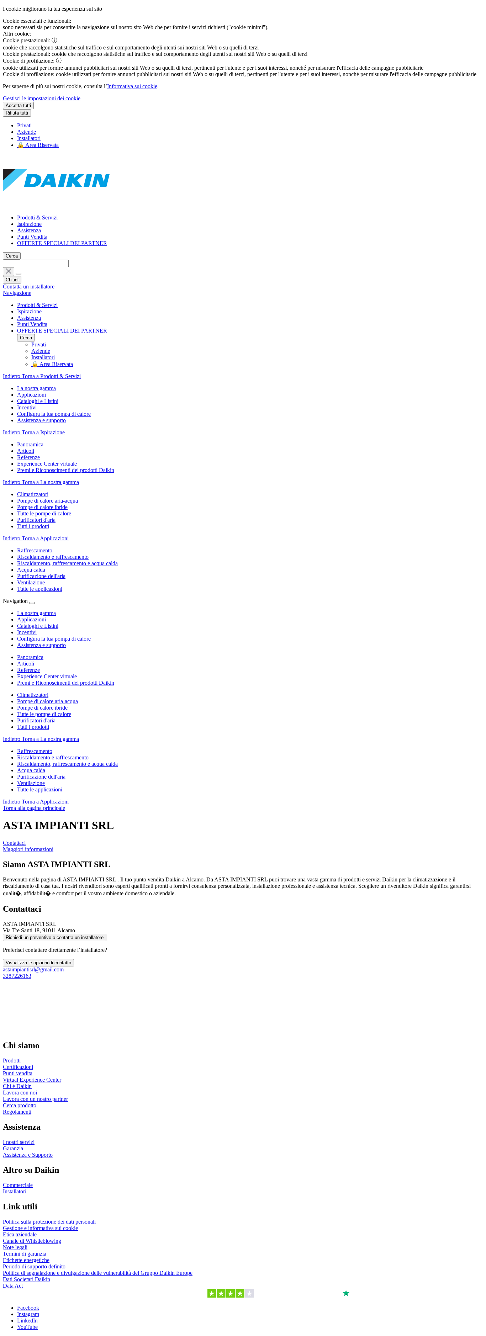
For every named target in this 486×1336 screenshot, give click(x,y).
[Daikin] (56, 205)
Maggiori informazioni (28, 849)
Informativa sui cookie (132, 86)
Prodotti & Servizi (37, 217)
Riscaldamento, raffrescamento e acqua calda (67, 764)
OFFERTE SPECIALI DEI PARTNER (62, 243)
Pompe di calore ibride (42, 708)
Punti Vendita (32, 237)
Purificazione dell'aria (41, 777)
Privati (24, 125)
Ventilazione (31, 783)
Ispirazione (29, 224)
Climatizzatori (32, 695)
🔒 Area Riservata (38, 145)
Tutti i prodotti (33, 727)
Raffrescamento (34, 751)
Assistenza (29, 230)
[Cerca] (18, 274)
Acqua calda (31, 770)
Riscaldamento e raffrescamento (53, 757)
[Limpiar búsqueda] (8, 271)
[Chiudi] (32, 603)
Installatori (29, 138)
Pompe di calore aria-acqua (47, 701)
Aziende (26, 132)
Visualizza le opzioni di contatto (38, 962)
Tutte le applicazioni (39, 789)
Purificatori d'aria (36, 720)
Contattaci (14, 843)
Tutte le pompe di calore (44, 714)
